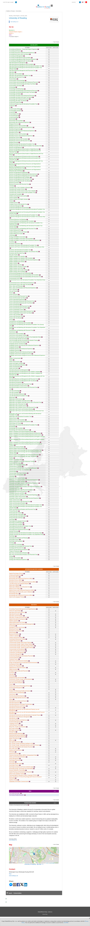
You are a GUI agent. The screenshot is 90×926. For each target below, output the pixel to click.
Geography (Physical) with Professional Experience (21, 352)
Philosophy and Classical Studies (17, 478)
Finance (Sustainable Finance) (16, 309)
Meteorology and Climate (15, 423)
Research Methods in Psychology (17, 770)
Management (12, 731)
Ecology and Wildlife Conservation (17, 236)
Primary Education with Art (15, 512)
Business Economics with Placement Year (19, 184)
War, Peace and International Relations (18, 552)
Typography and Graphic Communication (18, 781)
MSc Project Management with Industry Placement (21, 746)
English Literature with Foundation (17, 271)
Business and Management (15, 147)
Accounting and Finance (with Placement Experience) (21, 52)
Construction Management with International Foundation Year (23, 215)
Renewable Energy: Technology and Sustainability (21, 768)
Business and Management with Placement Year (20, 179)
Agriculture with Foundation (15, 73)
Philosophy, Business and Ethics (17, 493)
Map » (10, 873)
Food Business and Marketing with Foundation (20, 322)
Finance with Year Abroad (15, 317)
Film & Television (13, 289)
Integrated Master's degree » (15, 31)
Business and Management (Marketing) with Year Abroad (22, 175)
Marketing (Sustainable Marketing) (17, 736)
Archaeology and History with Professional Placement (21, 95)
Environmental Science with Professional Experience (21, 282)
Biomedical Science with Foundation (17, 134)
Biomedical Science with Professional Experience (20, 135)
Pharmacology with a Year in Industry (18, 473)
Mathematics (12, 397)
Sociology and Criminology (15, 544)
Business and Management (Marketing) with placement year (23, 174)
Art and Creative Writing (14, 109)
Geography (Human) (14, 347)
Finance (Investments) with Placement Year (19, 306)
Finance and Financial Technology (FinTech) (19, 685)
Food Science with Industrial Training (18, 335)
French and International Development (18, 342)
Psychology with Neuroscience (16, 527)
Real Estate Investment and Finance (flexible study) (21, 766)
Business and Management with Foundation (19, 177)
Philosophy (11, 476)
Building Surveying (13, 142)
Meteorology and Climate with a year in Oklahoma (20, 591)
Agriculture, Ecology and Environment (18, 617)
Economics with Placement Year (16, 253)
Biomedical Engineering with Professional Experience (21, 130)
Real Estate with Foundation (15, 541)
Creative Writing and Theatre (16, 233)
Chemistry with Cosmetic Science (17, 189)
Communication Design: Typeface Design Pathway (21, 647)
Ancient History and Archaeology (17, 80)
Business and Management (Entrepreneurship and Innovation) (23, 156)
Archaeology (12, 87)
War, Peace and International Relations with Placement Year (23, 554)
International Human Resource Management (19, 716)
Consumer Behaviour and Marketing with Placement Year (22, 228)
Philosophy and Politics (14, 488)
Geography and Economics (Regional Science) (20, 353)
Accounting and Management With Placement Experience (22, 59)
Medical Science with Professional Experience (20, 421)
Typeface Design (13, 779)
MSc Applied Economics (15, 741)
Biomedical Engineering (14, 129)
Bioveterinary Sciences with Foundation (18, 139)
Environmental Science (14, 278)
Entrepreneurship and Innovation (17, 677)
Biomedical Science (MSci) (15, 580)
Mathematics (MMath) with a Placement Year (19, 586)
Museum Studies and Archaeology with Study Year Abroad (22, 456)
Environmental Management (15, 681)
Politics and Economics (14, 499)
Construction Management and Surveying (19, 207)
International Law (13, 718)
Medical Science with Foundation (17, 419)
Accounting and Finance (15, 50)
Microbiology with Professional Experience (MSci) (20, 595)
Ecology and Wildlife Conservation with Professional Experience (24, 240)
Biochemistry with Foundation (16, 120)
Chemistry (11, 185)
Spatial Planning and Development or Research (20, 771)
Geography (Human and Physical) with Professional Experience (24, 345)
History (11, 359)
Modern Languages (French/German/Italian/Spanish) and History (24, 442)
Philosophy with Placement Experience (18, 491)
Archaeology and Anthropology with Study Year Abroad (22, 92)
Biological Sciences (14, 124)
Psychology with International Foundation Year (20, 526)
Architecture (12, 105)
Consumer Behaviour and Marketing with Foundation (21, 221)
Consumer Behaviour (14, 657)
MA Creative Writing (14, 728)
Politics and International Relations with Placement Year (22, 509)
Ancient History (12, 78)
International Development (15, 382)
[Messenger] (10, 886)
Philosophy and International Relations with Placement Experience (24, 486)
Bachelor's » (12, 30)
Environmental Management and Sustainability (20, 273)
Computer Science (13, 202)
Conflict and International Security (17, 650)
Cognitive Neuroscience (14, 640)
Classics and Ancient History (16, 637)
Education (11, 674)
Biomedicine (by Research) (15, 630)
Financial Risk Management (15, 687)
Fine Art (11, 319)
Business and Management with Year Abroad (19, 180)
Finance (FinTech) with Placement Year (18, 296)
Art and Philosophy (13, 115)
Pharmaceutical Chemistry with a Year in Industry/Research (23, 468)
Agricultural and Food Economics (17, 612)
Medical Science (13, 418)
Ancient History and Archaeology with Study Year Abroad (22, 83)
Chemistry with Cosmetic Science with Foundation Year (22, 192)
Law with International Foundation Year (18, 395)
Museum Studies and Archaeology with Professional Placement (24, 454)
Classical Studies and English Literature (18, 199)
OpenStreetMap (52, 863)
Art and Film (12, 112)
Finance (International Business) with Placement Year (21, 301)
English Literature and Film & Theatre (18, 266)
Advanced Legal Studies (15, 610)
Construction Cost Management (16, 652)
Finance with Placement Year (16, 316)
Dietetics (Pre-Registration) (15, 665)
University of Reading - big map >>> (33, 864)
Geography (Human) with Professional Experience (21, 348)
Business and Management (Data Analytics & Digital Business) (24, 149)
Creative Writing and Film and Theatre (18, 232)
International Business (14, 702)
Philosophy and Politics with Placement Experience (21, 489)
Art (10, 107)
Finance (11, 292)
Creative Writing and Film (15, 230)
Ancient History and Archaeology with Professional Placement (23, 82)
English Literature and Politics (16, 268)
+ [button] (10, 849)
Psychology (12, 519)
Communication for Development (17, 649)
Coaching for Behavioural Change (17, 639)
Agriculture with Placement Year (16, 77)
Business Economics (14, 182)
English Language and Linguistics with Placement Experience (23, 259)
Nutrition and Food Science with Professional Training (21, 461)
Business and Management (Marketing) (18, 172)
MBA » (10, 35)
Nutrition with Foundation (15, 463)
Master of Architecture (14, 738)
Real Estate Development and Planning (18, 537)
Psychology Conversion (14, 760)
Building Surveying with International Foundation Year (21, 144)
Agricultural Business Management (17, 62)
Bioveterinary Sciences (14, 137)
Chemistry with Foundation (15, 194)
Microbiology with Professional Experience (19, 429)
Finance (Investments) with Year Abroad (18, 307)
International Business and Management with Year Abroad (22, 380)
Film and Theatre (13, 291)
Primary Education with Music (16, 517)
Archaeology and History (15, 93)
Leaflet (47, 863)
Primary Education (13, 511)
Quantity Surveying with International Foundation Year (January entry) (25, 532)
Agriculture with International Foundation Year (20, 75)
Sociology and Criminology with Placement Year (20, 546)
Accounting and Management (16, 56)
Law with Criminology (14, 390)
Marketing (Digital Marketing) (16, 733)
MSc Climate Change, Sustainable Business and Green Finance (24, 745)
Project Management (14, 758)
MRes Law (11, 740)
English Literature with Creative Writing (18, 269)
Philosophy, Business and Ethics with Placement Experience (23, 494)
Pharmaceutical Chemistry (15, 466)
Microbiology (12, 426)
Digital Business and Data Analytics (17, 667)
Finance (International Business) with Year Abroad (21, 302)
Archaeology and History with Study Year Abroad (20, 97)
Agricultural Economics (14, 614)
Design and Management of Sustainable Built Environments (23, 662)
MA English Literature (14, 730)
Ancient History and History (15, 85)
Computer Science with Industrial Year (18, 204)
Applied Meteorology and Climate (17, 622)
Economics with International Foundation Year (20, 249)
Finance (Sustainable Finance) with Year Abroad (20, 312)
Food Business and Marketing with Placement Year (21, 330)
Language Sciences (14, 723)
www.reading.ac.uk (14, 21)
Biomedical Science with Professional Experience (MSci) (22, 581)
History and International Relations (17, 365)
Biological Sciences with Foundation (17, 125)
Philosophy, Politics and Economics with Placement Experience (24, 498)
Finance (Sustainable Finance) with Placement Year (21, 311)
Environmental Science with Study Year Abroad (20, 284)
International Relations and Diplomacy (18, 720)
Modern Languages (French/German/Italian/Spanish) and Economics (25, 434)
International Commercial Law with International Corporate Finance (24, 715)
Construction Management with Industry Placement (21, 655)
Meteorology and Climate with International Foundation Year (23, 424)
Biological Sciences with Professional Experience (20, 127)
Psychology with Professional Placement (18, 529)
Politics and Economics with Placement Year (19, 501)
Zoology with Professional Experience (18, 559)
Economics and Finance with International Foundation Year (23, 245)
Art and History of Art (14, 114)
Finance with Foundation (15, 314)
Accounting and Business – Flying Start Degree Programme (23, 49)
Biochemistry (12, 119)
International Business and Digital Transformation (20, 704)
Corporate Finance (13, 659)
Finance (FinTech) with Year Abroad (17, 297)
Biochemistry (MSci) (14, 576)
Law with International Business (16, 394)
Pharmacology (12, 471)
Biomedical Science (14, 132)
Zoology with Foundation (15, 557)
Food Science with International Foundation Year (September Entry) (25, 337)
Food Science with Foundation (16, 333)
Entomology (12, 675)
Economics (11, 242)
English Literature (13, 263)
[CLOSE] (66, 922)
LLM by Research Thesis (15, 725)
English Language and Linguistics (17, 256)
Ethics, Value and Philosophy (16, 286)
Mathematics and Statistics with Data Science (19, 400)
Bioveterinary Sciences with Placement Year (19, 140)
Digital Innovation (13, 669)
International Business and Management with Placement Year (23, 379)
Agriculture (11, 72)
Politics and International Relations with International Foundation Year (25, 504)
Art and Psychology (13, 117)
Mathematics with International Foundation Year (20, 416)
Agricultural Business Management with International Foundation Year (25, 66)
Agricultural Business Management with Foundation (21, 64)
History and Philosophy (14, 366)
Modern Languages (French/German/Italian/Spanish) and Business (24, 433)
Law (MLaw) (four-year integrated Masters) (19, 583)
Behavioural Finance (14, 629)
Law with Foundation (14, 392)
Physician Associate (14, 753)
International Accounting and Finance (18, 701)
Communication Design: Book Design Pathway (20, 642)
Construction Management (15, 206)
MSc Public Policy (13, 748)
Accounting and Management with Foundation (20, 57)
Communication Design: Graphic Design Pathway (20, 644)
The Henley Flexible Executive (16, 795)
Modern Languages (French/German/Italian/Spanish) (21, 431)
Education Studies (13, 254)
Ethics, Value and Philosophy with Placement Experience (22, 287)
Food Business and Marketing (16, 321)
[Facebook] (18, 886)
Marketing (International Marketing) (17, 735)
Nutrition (11, 458)
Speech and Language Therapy (16, 596)
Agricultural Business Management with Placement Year (22, 70)
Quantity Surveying (13, 531)
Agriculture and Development (16, 615)
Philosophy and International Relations (18, 484)
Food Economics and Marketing (16, 692)
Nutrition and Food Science (15, 459)
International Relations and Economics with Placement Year (23, 387)
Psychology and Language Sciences (17, 521)
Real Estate (12, 536)
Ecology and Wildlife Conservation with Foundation (21, 238)
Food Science (12, 332)
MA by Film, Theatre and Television (17, 726)
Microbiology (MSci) (14, 593)
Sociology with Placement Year (16, 547)
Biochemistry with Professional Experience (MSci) (20, 578)
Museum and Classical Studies (16, 446)
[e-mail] (14, 886)
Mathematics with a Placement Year (17, 404)
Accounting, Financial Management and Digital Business (22, 609)
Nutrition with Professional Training (17, 464)
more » (55, 791)
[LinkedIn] (25, 886)
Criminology (12, 235)
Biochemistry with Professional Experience (19, 122)
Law (10, 389)
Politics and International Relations (17, 503)
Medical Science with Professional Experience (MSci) (21, 590)
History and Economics (14, 361)
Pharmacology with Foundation (16, 474)
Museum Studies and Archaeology (17, 448)
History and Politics (13, 368)
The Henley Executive (14, 793)
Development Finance (14, 664)
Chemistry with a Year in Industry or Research (20, 187)
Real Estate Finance (14, 539)
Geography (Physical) (14, 350)
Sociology (11, 542)
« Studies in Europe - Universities (13, 11)
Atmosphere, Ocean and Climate (16, 627)
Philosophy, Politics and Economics (17, 496)
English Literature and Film (15, 264)
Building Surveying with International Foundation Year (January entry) (25, 145)
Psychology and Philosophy (15, 522)
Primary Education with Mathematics (17, 516)
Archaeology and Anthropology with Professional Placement (23, 90)
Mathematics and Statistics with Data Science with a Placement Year (25, 402)
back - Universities (13, 892)
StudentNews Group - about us (45, 911)
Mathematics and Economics (16, 399)
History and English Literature (16, 363)
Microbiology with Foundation (16, 428)
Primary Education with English (16, 514)
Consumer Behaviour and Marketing (17, 219)
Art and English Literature (15, 110)
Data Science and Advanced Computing (18, 660)
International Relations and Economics (18, 385)
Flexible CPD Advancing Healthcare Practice (19, 691)
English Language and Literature (17, 261)
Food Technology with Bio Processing (18, 338)
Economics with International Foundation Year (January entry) (23, 251)
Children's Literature (14, 635)
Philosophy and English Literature (17, 481)
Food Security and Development (16, 696)
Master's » (11, 33)
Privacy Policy (45, 914)
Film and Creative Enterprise (16, 682)
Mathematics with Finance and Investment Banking (21, 409)
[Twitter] (22, 885)
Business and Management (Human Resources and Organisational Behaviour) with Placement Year (25, 167)
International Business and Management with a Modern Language (24, 371)
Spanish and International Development (18, 549)
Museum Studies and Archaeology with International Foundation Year (25, 450)
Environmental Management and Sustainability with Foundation (24, 274)
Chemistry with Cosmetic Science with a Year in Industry (22, 190)
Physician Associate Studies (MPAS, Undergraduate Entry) (23, 755)
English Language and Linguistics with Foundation (21, 258)
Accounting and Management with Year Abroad (20, 61)
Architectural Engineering (15, 102)
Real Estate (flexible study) (15, 763)
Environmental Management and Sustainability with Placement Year (25, 276)
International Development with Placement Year (20, 384)
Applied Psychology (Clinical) (16, 573)
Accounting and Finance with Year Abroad (19, 54)
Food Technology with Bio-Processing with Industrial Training (23, 340)
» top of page (56, 41)
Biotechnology (12, 632)
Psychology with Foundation (15, 524)
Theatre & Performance (14, 551)
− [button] (10, 851)
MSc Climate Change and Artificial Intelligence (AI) (21, 743)
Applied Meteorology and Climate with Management (21, 624)
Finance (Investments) (14, 304)
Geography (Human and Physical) (17, 343)
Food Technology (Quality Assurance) (18, 697)
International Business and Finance (17, 706)
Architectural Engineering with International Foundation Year (23, 104)
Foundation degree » (14, 36)
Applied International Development (17, 619)
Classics (11, 200)
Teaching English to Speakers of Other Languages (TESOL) (23, 775)
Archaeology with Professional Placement (19, 99)
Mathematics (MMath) (14, 585)
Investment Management (15, 721)
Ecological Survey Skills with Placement (18, 670)
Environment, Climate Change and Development (20, 679)
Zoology (11, 556)
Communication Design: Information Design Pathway (21, 645)
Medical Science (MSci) (14, 588)
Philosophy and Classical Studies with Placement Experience (23, 479)
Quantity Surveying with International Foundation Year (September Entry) (26, 534)
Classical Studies (13, 197)
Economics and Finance (15, 243)
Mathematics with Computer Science (17, 405)
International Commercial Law (16, 707)
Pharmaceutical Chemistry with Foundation (19, 469)
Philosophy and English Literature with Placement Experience (23, 483)
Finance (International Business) (16, 299)
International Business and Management (18, 370)
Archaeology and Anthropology (16, 88)
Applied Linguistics (13, 620)
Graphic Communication (15, 358)
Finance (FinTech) (13, 294)
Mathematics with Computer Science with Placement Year (22, 407)
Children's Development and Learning (18, 195)
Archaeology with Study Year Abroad (17, 100)
